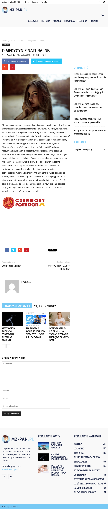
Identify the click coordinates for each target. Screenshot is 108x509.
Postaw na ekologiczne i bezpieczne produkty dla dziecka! (58, 470)
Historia (45, 21)
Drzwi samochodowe (85, 492)
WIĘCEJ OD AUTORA (44, 306)
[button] (102, 15)
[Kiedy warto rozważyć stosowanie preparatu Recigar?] (12, 319)
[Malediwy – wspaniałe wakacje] (43, 446)
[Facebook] (99, 2)
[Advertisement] (54, 33)
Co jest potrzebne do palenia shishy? (59, 456)
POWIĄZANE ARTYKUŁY (17, 306)
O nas (27, 2)
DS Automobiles (82, 466)
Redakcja (11, 55)
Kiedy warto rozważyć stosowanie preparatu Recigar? (8, 334)
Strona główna (7, 40)
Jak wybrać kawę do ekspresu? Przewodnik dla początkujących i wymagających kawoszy (89, 92)
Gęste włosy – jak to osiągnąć (59, 267)
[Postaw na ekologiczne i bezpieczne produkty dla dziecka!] (43, 469)
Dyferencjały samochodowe (89, 479)
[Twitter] (104, 2)
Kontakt (44, 2)
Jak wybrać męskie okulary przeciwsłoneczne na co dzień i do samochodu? (88, 107)
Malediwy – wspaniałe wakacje (57, 445)
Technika (82, 21)
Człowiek (33, 21)
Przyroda (69, 21)
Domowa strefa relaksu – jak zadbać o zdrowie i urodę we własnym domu (59, 334)
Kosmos (57, 21)
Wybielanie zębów (11, 266)
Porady (94, 21)
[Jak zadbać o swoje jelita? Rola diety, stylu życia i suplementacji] (36, 319)
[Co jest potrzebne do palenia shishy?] (43, 457)
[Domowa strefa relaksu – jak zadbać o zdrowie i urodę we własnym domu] (59, 319)
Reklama (35, 2)
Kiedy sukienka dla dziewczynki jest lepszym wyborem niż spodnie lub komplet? (90, 77)
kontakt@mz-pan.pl (11, 469)
